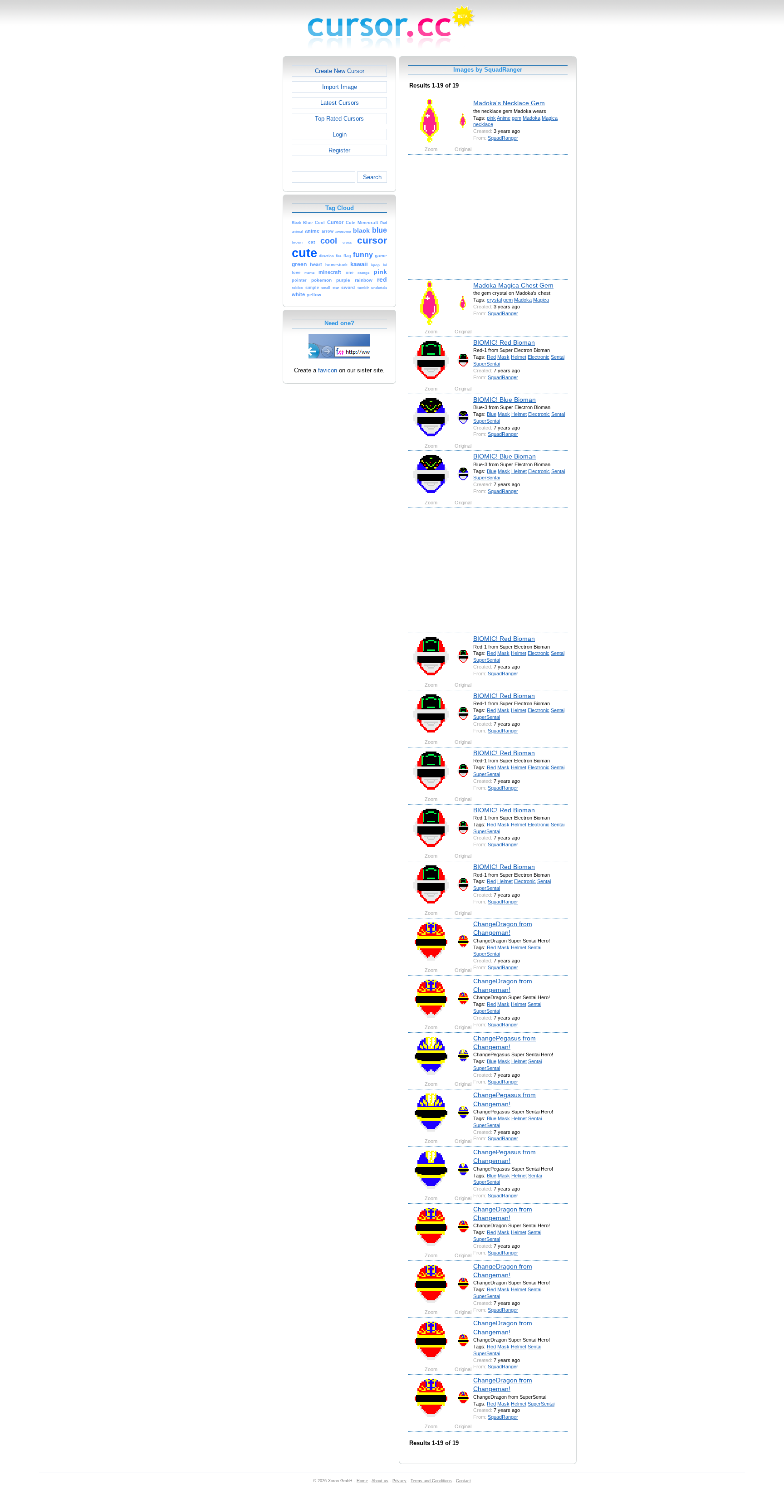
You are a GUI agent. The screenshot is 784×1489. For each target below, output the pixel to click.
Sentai (557, 357)
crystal (494, 300)
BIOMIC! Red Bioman (504, 342)
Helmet (518, 357)
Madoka (531, 118)
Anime (503, 118)
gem (516, 118)
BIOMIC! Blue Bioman (504, 399)
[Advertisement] (243, 192)
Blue (491, 414)
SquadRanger (503, 138)
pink (491, 118)
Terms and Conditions (431, 1481)
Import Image (339, 86)
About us (380, 1481)
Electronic (538, 357)
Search (372, 177)
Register (339, 150)
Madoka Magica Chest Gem (513, 285)
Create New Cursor (339, 71)
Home (362, 1481)
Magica (550, 118)
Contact (463, 1481)
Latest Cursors (339, 102)
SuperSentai (486, 363)
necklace (483, 124)
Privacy (399, 1481)
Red (491, 357)
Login (340, 134)
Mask (503, 357)
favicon (327, 370)
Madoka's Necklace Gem (509, 103)
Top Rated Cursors (339, 118)
